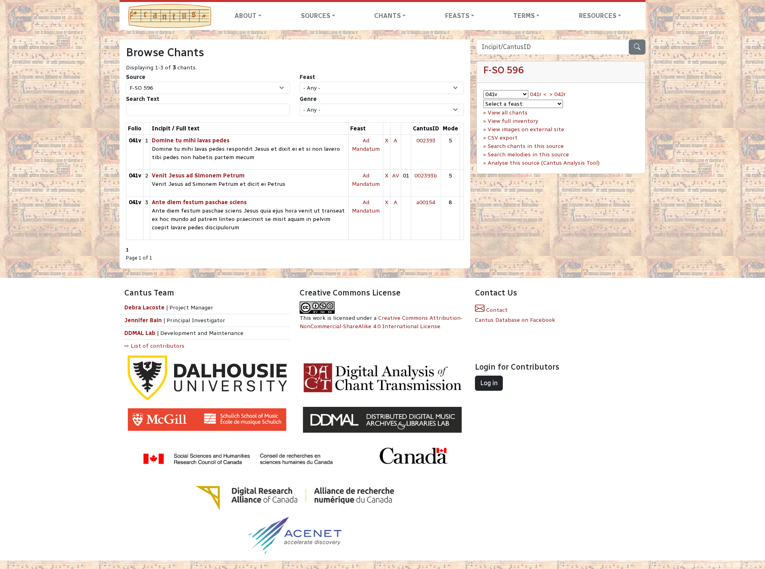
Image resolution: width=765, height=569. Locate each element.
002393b (425, 175)
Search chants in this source (526, 146)
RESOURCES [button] (597, 16)
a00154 (425, 202)
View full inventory (513, 121)
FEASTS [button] (457, 16)
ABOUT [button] (246, 16)
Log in (489, 383)
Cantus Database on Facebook (515, 320)
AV (395, 175)
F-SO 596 (503, 70)
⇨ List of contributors (154, 346)
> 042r (557, 94)
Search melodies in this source (528, 154)
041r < (538, 94)
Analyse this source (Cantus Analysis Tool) (544, 162)
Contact (496, 310)
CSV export (503, 137)
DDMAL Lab (139, 333)
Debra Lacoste (144, 307)
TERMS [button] (524, 16)
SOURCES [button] (315, 16)
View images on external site (526, 129)
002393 (425, 140)
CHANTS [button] (387, 16)
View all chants (508, 112)
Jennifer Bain (143, 320)
